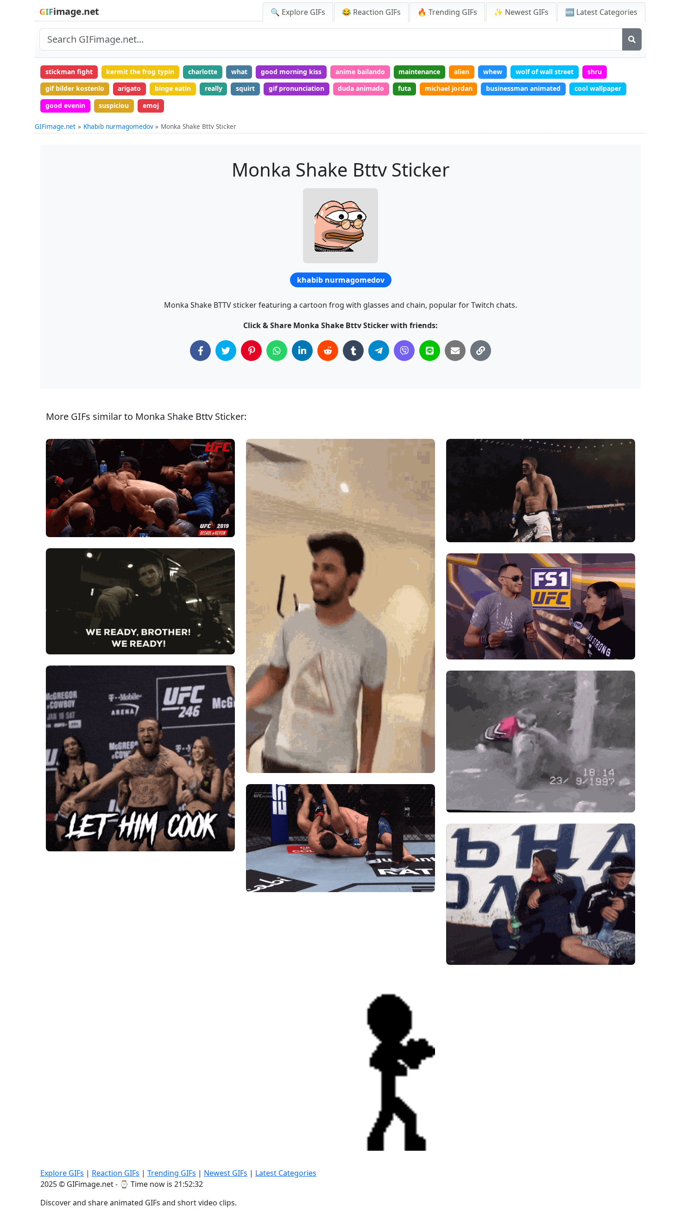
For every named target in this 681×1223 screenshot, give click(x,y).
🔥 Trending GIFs (447, 12)
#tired (463, 954)
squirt (245, 88)
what (239, 71)
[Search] (632, 39)
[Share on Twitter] (225, 350)
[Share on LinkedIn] (302, 350)
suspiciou (114, 105)
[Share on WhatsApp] (276, 350)
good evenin (65, 105)
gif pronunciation (296, 88)
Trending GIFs (171, 1173)
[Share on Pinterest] (251, 350)
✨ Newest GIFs (521, 12)
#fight (463, 531)
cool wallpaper (597, 88)
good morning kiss (291, 71)
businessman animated (523, 88)
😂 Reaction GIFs (371, 12)
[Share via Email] (455, 350)
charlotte (202, 71)
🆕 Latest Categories (601, 12)
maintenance (419, 71)
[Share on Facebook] (200, 350)
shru (594, 71)
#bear (463, 801)
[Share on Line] (429, 350)
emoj (151, 105)
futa (404, 88)
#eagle (64, 643)
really (213, 88)
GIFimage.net (55, 126)
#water (465, 938)
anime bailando (360, 71)
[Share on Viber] (404, 350)
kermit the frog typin (140, 71)
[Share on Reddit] (327, 350)
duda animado (361, 88)
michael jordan (449, 88)
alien (461, 71)
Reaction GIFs (115, 1173)
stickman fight (69, 71)
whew (492, 71)
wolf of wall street (545, 71)
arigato (129, 88)
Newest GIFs (225, 1173)
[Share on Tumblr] (353, 350)
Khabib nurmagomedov (118, 126)
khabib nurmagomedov (341, 280)
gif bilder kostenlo (74, 88)
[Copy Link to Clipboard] (480, 350)
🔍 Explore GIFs (298, 12)
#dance (465, 648)
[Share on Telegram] (378, 350)
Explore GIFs (62, 1173)
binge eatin (173, 88)
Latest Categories (285, 1173)
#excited (67, 627)
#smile (64, 612)
